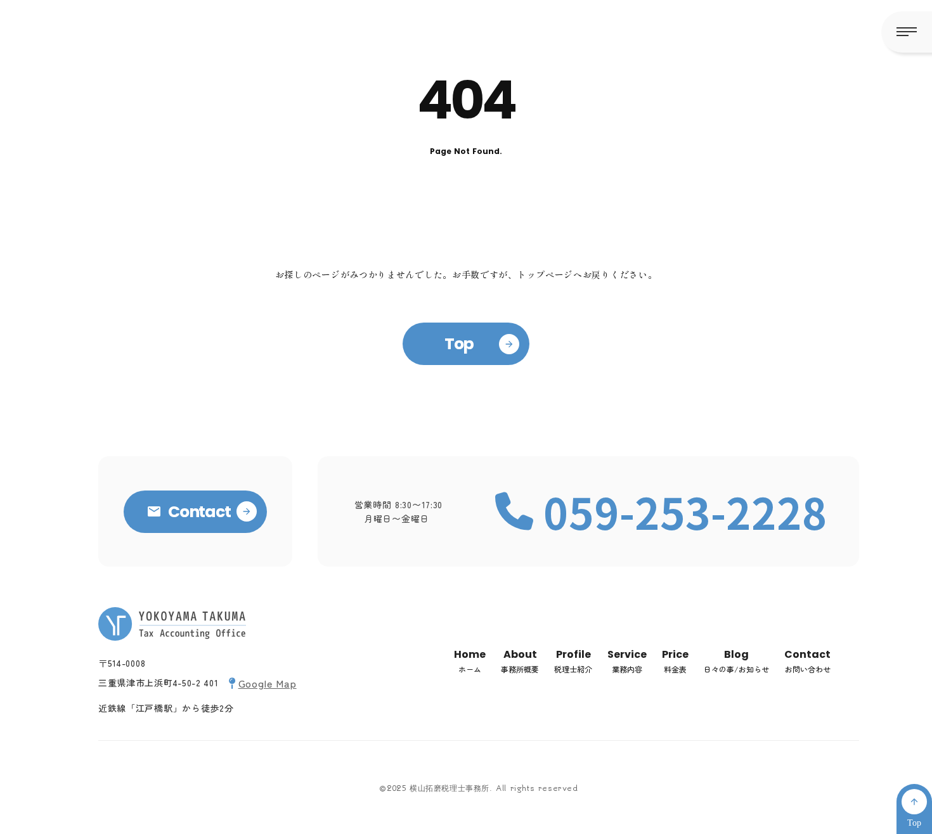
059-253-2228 (685, 511)
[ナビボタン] (906, 32)
